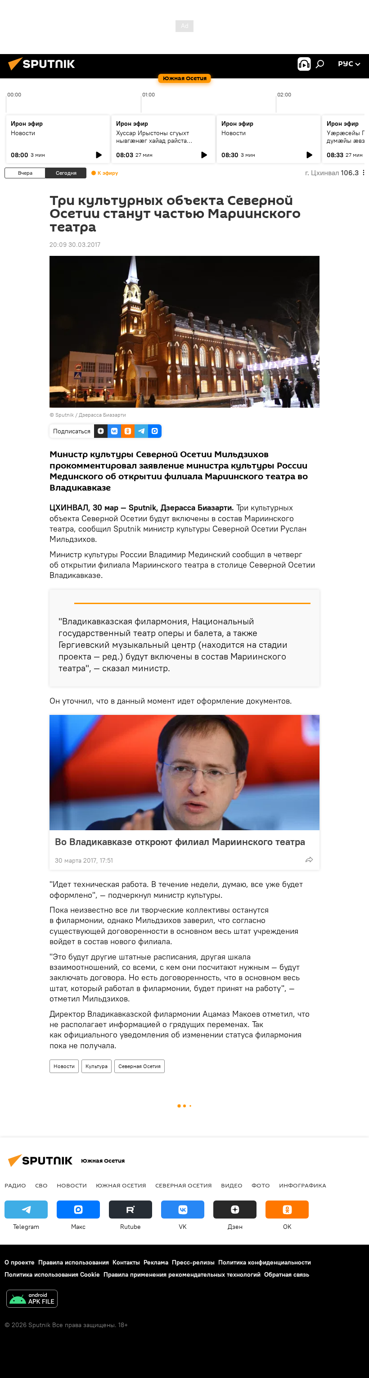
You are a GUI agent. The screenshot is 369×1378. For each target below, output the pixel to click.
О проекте (19, 1262)
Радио (15, 1185)
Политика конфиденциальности (264, 1262)
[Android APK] (32, 1300)
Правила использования (73, 1262)
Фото (261, 1185)
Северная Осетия (139, 1066)
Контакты (126, 1262)
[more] (309, 859)
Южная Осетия (121, 1185)
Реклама (156, 1262)
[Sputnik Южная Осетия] (44, 72)
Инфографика (302, 1185)
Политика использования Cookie (52, 1274)
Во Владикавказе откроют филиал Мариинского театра (180, 841)
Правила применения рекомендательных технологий (182, 1274)
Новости (23, 133)
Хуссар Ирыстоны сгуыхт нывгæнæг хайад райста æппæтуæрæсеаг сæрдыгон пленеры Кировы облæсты (157, 144)
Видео (232, 1185)
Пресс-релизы (193, 1262)
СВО (41, 1185)
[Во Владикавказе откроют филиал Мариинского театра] (185, 772)
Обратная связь (286, 1274)
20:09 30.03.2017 (75, 245)
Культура (97, 1066)
